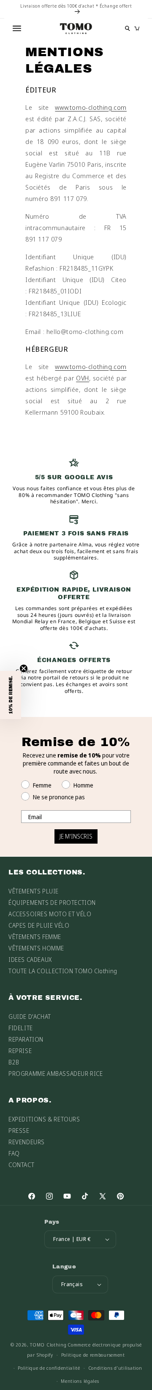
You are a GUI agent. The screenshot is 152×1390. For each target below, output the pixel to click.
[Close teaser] (23, 668)
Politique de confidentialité (49, 1368)
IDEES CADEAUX (30, 960)
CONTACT (21, 1165)
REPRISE (20, 1051)
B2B (13, 1062)
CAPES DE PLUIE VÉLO (38, 925)
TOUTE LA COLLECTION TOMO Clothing (62, 971)
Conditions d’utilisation (115, 1368)
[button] (10, 695)
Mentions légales (80, 1381)
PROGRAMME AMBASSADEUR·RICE (55, 1074)
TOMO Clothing (48, 1344)
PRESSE (19, 1131)
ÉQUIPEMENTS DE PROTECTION (52, 903)
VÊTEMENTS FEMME (34, 937)
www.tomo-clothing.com (91, 107)
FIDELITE (20, 1028)
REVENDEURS (26, 1142)
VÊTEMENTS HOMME (36, 948)
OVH (82, 378)
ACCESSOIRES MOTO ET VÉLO (49, 914)
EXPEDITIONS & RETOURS (44, 1119)
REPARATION (25, 1039)
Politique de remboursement (93, 1355)
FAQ (14, 1153)
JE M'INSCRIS (76, 836)
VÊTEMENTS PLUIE (33, 891)
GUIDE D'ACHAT (29, 1017)
